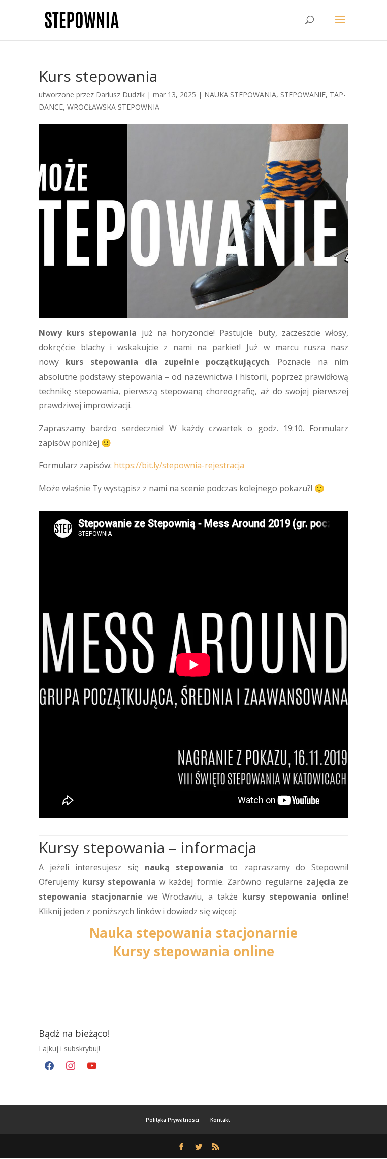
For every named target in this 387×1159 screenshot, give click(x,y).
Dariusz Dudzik (120, 94)
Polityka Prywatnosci (172, 1119)
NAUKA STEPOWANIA (240, 94)
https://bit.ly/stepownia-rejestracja (179, 465)
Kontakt (220, 1119)
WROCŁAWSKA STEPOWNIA (113, 107)
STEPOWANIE (303, 94)
